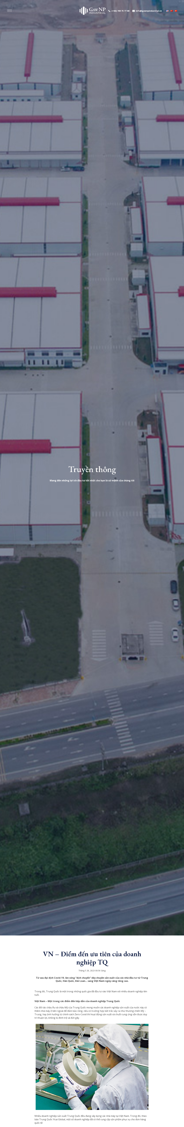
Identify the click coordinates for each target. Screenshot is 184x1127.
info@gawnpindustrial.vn (149, 10)
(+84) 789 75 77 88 (120, 10)
